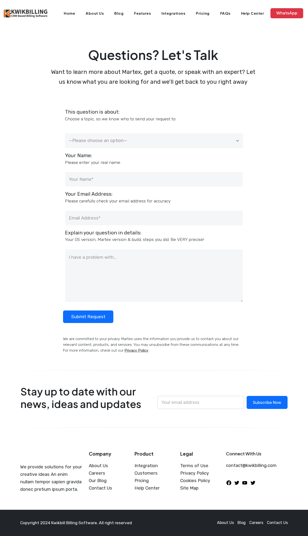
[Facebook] (229, 482)
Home (69, 13)
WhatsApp (286, 12)
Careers (97, 473)
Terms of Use (194, 465)
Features (142, 13)
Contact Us (100, 488)
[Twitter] (237, 482)
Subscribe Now (267, 402)
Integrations (173, 13)
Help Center (252, 13)
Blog (118, 13)
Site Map (189, 488)
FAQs (225, 13)
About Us (95, 13)
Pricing (203, 13)
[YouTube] (245, 482)
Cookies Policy (195, 480)
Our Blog (98, 480)
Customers (146, 473)
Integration (146, 465)
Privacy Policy (136, 350)
